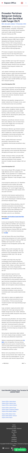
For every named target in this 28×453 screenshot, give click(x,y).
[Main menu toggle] (22, 3)
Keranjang (14, 437)
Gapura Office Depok (7, 417)
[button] (26, 3)
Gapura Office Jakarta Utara (9, 403)
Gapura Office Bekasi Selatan (9, 411)
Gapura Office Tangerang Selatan (10, 409)
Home (14, 425)
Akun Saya (14, 441)
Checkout (14, 439)
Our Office (14, 432)
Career (14, 435)
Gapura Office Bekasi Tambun (9, 415)
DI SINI (6, 232)
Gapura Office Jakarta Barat (9, 401)
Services (14, 426)
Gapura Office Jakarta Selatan (9, 405)
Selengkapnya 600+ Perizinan (14, 428)
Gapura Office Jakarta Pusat (9, 407)
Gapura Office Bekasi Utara (8, 414)
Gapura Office (10, 3)
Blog (14, 434)
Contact (14, 430)
